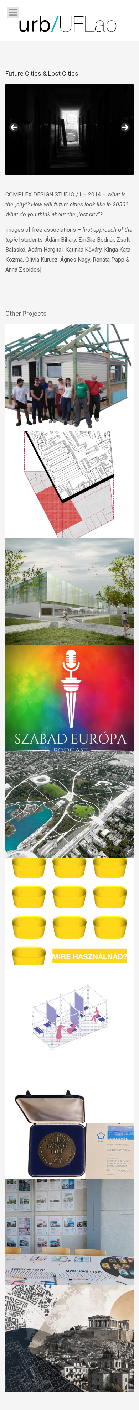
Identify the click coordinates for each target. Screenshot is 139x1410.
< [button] (14, 127)
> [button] (124, 127)
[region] (69, 129)
